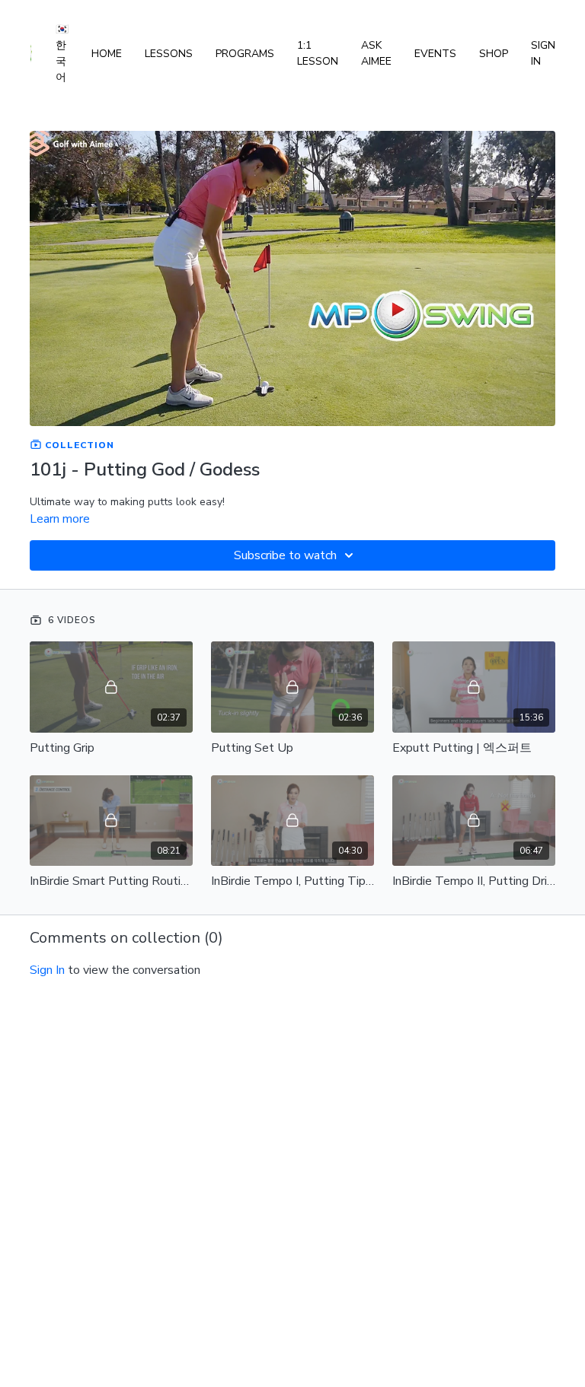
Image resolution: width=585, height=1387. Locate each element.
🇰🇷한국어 (62, 53)
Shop (493, 53)
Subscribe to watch (285, 555)
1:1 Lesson (317, 53)
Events (435, 53)
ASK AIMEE (376, 53)
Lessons (169, 53)
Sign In (543, 53)
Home (106, 53)
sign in (47, 970)
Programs (245, 53)
